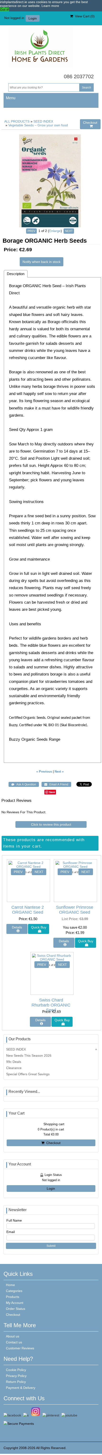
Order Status (15, 1309)
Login (32, 18)
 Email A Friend (56, 784)
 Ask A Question (23, 784)
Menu (10, 98)
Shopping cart (53, 1124)
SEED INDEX (43, 121)
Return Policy (16, 1382)
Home (10, 1285)
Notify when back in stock (41, 261)
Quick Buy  (38, 929)
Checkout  (90, 124)
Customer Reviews (20, 1348)
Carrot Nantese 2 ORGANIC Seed (27, 910)
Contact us (14, 1342)
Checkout (52, 1142)
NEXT (69, 231)
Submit (51, 1245)
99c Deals (13, 1062)
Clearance (14, 1068)
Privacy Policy (16, 1376)
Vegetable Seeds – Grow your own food (38, 125)
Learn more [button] (50, 6)
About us (12, 1336)
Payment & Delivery (20, 1388)
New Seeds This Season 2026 (28, 1055)
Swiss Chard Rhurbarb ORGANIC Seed (51, 1005)
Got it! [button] (4, 9)
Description (15, 274)
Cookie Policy (16, 1370)
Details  (17, 929)
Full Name (14, 1220)
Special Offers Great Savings (28, 1074)
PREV (31, 231)
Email (10, 1232)
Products (12, 1297)
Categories (14, 1291)
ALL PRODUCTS (16, 121)
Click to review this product (51, 824)
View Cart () (84, 16)
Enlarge (55, 231)
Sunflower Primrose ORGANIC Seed (74, 910)
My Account (14, 1303)
